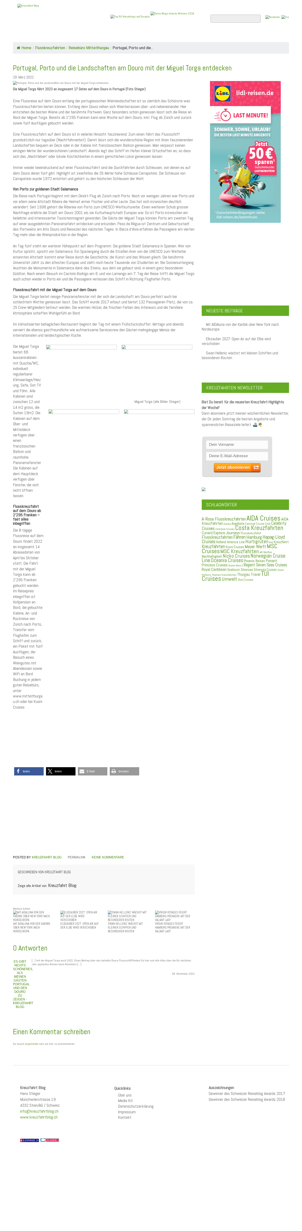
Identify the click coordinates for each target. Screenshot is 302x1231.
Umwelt (229, 579)
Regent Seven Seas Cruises (265, 565)
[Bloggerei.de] (49, 1140)
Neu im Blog (154, 36)
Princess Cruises (215, 565)
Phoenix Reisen (254, 560)
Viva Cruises (245, 580)
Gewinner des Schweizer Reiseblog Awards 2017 (247, 1093)
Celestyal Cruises (225, 529)
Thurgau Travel (248, 574)
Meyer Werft (255, 546)
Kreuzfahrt (281, 542)
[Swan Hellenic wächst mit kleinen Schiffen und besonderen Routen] (127, 916)
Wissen (268, 36)
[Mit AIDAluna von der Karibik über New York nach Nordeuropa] (33, 916)
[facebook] (272, 17)
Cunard (207, 532)
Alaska (227, 523)
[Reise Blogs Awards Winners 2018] (172, 16)
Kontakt (124, 1117)
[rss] (285, 17)
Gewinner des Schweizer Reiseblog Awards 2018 (247, 1099)
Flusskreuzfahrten (232, 36)
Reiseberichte (189, 36)
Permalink (77, 857)
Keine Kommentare (108, 857)
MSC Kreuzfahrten (239, 551)
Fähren (239, 537)
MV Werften (266, 552)
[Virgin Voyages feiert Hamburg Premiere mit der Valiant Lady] (175, 916)
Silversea (247, 570)
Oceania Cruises (227, 560)
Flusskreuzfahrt (251, 533)
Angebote (124, 36)
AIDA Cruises (264, 518)
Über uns (125, 1095)
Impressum (127, 1112)
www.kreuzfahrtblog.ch (39, 1117)
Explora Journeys (226, 532)
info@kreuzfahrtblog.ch (39, 1111)
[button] (29, 771)
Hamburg (254, 537)
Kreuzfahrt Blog (47, 857)
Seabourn (233, 569)
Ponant (271, 560)
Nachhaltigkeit (212, 556)
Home (22, 36)
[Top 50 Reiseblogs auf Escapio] (130, 16)
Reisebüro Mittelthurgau (89, 48)
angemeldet (31, 1044)
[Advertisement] (104, 816)
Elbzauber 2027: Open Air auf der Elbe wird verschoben (236, 341)
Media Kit (125, 1100)
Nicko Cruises (236, 556)
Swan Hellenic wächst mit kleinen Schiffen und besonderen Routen (240, 355)
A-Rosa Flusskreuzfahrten (224, 519)
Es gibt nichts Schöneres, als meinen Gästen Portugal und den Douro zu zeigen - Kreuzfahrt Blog (23, 984)
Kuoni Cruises (235, 547)
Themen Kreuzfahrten (224, 575)
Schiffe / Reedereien (84, 36)
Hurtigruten (256, 541)
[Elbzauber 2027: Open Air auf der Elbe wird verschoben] (80, 916)
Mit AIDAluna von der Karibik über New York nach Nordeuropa (240, 327)
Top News (45, 36)
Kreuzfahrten (213, 546)
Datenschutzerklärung (136, 1106)
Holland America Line (230, 542)
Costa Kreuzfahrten (259, 528)
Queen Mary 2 (235, 565)
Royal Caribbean (214, 569)
